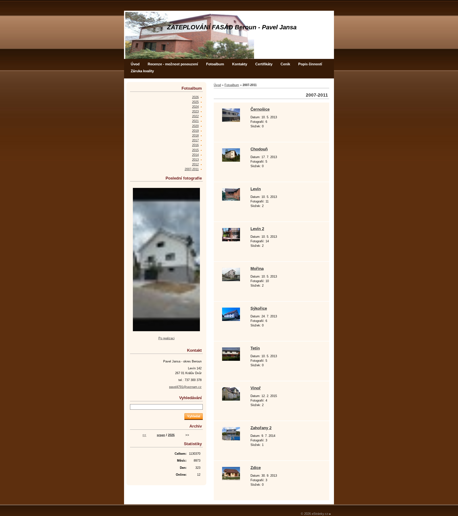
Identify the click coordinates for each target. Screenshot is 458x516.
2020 (195, 126)
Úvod (135, 64)
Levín (255, 189)
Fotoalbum (215, 64)
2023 (195, 111)
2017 (195, 140)
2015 (195, 150)
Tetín (255, 348)
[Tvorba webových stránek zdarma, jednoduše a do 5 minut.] (330, 514)
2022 (195, 116)
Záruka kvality (142, 71)
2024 (195, 106)
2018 (195, 135)
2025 (195, 102)
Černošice (260, 109)
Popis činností (310, 64)
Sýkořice (258, 308)
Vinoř (255, 388)
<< (144, 435)
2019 (195, 131)
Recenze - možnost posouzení (173, 64)
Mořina (257, 268)
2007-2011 (192, 169)
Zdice (255, 467)
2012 (195, 164)
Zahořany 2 (260, 428)
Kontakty (239, 64)
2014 (195, 155)
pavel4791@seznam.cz (185, 387)
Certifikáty (263, 64)
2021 (195, 121)
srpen (161, 435)
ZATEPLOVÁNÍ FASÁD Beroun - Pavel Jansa (232, 27)
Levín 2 (257, 229)
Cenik (285, 64)
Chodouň (259, 149)
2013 (195, 159)
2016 (195, 145)
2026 (195, 97)
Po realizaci (166, 338)
